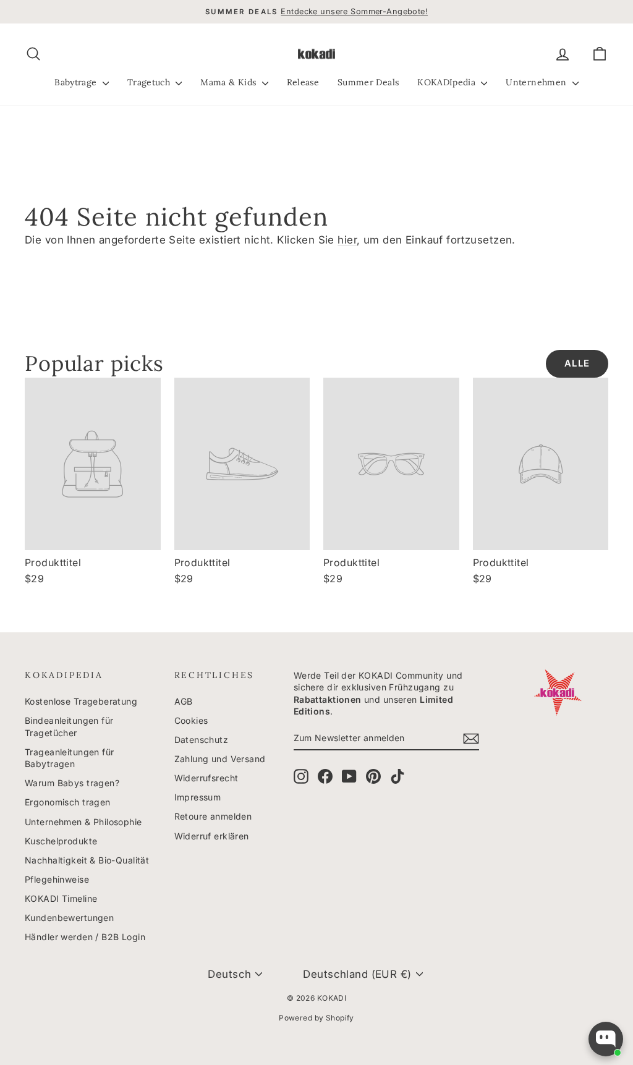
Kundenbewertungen (69, 917)
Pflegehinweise (57, 879)
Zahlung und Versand (220, 758)
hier (347, 240)
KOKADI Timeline (61, 898)
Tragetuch (150, 82)
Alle (577, 363)
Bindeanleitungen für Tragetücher (69, 726)
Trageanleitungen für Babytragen (69, 758)
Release (303, 82)
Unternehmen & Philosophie (83, 822)
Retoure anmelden (213, 816)
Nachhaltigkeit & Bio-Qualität (87, 860)
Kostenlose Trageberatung (81, 701)
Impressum (197, 797)
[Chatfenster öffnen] (605, 1039)
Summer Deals (368, 82)
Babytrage (77, 82)
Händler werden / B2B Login (85, 936)
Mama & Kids (229, 82)
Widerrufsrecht (206, 778)
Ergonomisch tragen (68, 802)
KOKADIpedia (447, 82)
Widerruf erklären (211, 836)
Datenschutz (201, 739)
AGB (183, 701)
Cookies (191, 720)
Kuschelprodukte (61, 841)
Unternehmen (537, 82)
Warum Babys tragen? (72, 783)
